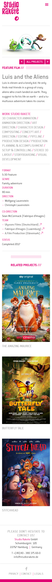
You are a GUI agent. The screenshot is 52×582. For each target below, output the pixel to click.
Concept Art (30, 132)
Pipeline (36, 137)
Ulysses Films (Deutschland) (22, 224)
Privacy (13, 574)
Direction (8, 137)
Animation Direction (16, 123)
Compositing (11, 132)
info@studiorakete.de (26, 557)
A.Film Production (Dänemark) (22, 233)
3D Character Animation (19, 118)
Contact (26, 574)
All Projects (35, 61)
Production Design (15, 141)
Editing (23, 137)
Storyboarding (24, 155)
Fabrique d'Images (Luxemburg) (23, 229)
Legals (38, 574)
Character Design (30, 127)
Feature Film (11, 68)
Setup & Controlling (17, 150)
